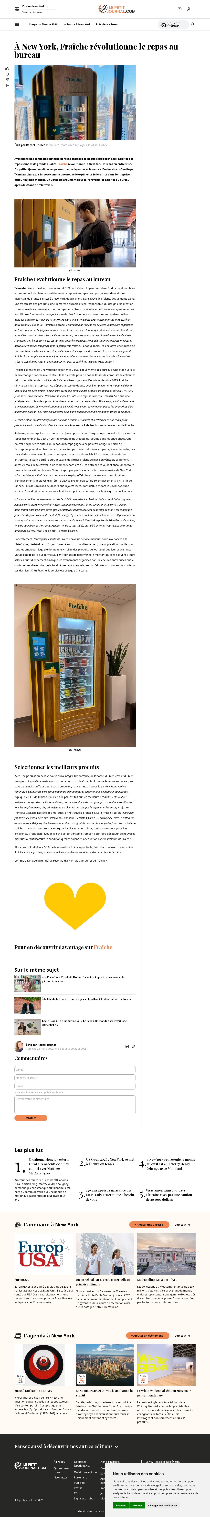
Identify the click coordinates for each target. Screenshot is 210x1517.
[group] (184, 24)
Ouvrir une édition (85, 1472)
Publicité (79, 1483)
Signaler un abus (84, 1498)
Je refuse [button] (137, 1505)
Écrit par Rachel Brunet (29, 145)
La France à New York (77, 24)
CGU (77, 1493)
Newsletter (60, 1477)
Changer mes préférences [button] (163, 1505)
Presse (78, 1488)
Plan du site (85, 1511)
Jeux (102, 1493)
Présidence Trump (107, 24)
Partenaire (80, 1477)
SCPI (103, 1473)
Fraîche (62, 164)
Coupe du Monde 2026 (43, 24)
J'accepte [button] (121, 1505)
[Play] (184, 24)
